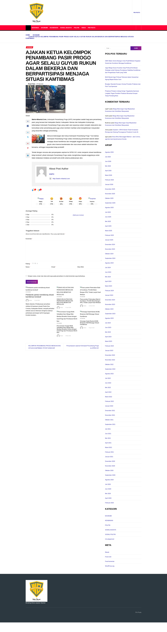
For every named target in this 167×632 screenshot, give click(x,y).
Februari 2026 (109, 180)
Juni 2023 (108, 327)
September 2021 (110, 424)
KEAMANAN (54, 27)
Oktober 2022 (109, 364)
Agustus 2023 (109, 318)
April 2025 (108, 226)
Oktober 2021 (109, 420)
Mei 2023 (108, 332)
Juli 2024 (108, 267)
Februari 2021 (109, 452)
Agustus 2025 (109, 207)
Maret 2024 (108, 286)
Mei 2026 (108, 166)
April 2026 (108, 170)
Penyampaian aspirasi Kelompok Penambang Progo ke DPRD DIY (82, 347)
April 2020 (108, 498)
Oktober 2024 (109, 253)
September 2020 (110, 475)
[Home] (28, 27)
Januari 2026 (109, 184)
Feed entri (108, 557)
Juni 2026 (108, 161)
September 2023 (110, 313)
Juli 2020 (108, 484)
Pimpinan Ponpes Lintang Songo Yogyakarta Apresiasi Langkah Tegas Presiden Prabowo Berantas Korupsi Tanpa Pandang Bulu (122, 93)
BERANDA (35, 27)
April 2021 (108, 443)
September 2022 (110, 369)
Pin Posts (137, 12)
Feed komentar (109, 561)
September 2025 (110, 203)
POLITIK (76, 27)
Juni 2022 (108, 383)
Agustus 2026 (109, 152)
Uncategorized (109, 539)
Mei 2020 (108, 493)
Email (53, 267)
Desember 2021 (110, 410)
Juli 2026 (108, 157)
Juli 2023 (108, 323)
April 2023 (108, 336)
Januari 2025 (109, 240)
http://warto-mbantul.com (61, 178)
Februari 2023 (109, 346)
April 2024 (108, 281)
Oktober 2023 (109, 309)
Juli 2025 (108, 212)
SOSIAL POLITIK (110, 534)
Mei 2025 (108, 221)
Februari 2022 (109, 401)
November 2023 (110, 304)
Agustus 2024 (109, 263)
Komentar (29, 238)
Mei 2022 (108, 387)
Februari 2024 (109, 290)
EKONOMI (44, 27)
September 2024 (110, 258)
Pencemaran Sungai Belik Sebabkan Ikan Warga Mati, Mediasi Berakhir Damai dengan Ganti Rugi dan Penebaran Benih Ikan (67, 329)
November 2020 (110, 466)
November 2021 (110, 415)
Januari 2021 (109, 456)
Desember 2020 (110, 461)
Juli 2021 (108, 429)
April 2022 (108, 392)
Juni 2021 (108, 433)
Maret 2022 (108, 396)
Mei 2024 (108, 277)
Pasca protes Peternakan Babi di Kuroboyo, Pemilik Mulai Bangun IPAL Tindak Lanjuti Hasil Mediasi (90, 300)
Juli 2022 (108, 378)
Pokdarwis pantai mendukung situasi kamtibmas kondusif (40, 296)
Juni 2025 (108, 217)
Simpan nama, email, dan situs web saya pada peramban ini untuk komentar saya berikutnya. (56, 276)
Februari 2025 (109, 235)
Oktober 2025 (109, 198)
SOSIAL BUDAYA (66, 27)
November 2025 (110, 193)
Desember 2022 (110, 355)
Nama (28, 267)
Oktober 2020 (109, 470)
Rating (28, 263)
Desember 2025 (110, 189)
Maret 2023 (108, 341)
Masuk (107, 552)
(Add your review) (78, 215)
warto (51, 174)
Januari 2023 (109, 350)
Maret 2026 (108, 175)
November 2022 (110, 360)
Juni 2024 (108, 272)
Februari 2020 (109, 503)
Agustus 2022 (109, 373)
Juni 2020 (108, 489)
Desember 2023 (110, 300)
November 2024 (110, 249)
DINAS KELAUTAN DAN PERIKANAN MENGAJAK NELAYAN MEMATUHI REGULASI (65, 301)
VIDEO (83, 27)
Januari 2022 (109, 406)
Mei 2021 (108, 438)
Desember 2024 (110, 244)
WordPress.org (109, 566)
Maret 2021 (108, 447)
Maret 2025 (108, 230)
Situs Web (80, 267)
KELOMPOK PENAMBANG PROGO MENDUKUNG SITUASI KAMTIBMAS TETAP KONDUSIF (44, 347)
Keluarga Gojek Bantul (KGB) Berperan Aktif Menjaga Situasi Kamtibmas (89, 322)
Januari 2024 (109, 295)
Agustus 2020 (109, 479)
